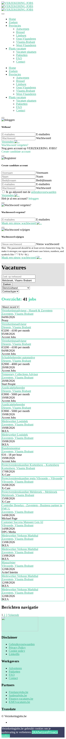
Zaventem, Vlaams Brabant (17, 313)
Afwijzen (42, 732)
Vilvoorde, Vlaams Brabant (17, 481)
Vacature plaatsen (26, 51)
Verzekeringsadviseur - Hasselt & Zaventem (27, 310)
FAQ (19, 58)
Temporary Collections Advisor (20, 374)
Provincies (15, 25)
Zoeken (13, 22)
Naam (39, 176)
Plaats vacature (17, 48)
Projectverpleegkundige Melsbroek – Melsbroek (29, 491)
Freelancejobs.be (18, 692)
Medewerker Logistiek (15, 421)
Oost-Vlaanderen (26, 38)
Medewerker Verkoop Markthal (20, 535)
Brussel (20, 32)
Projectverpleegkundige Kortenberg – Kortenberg (30, 464)
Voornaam (42, 172)
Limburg (21, 35)
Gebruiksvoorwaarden (22, 644)
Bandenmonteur (11, 448)
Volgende (13, 614)
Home (12, 19)
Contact (20, 61)
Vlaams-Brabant (25, 42)
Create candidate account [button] (15, 151)
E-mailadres (43, 134)
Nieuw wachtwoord (47, 244)
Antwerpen (22, 28)
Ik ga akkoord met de (31, 192)
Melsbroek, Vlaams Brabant (18, 495)
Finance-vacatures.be (21, 698)
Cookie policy (17, 650)
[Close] (2, 13)
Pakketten (21, 55)
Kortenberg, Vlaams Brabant (18, 468)
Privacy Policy (17, 647)
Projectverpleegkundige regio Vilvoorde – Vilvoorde (32, 478)
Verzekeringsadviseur (14, 324)
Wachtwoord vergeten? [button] (14, 145)
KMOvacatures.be (19, 701)
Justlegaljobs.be (18, 695)
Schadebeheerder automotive (18, 357)
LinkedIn (14, 654)
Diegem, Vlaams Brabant (16, 327)
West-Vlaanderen (26, 45)
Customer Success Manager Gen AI (22, 522)
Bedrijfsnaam (44, 180)
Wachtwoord (43, 138)
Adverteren (15, 668)
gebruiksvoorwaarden (43, 192)
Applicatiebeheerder (13, 387)
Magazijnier (8, 562)
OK (34, 732)
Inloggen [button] (33, 198)
